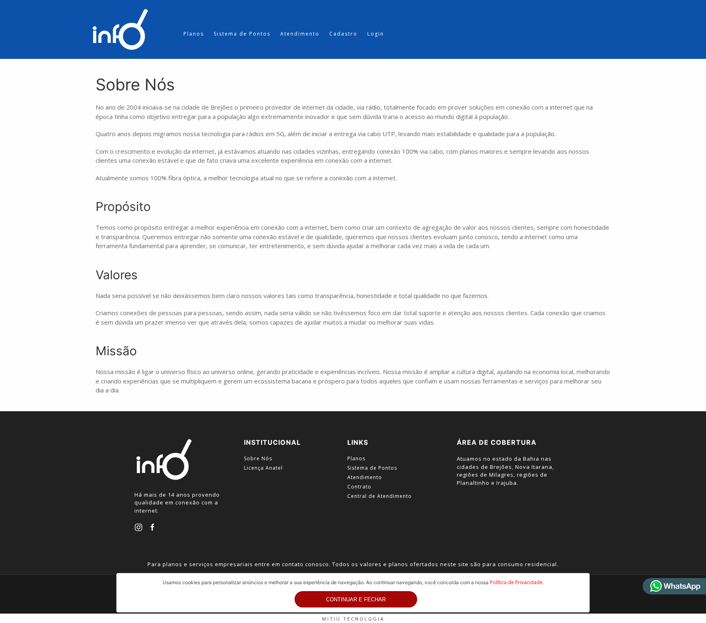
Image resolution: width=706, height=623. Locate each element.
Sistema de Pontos (242, 33)
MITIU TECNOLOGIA (353, 619)
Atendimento (299, 33)
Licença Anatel (263, 467)
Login (375, 33)
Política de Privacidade (516, 582)
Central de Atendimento (379, 496)
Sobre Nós (258, 458)
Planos (193, 33)
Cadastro (343, 33)
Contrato (359, 486)
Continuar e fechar (356, 599)
